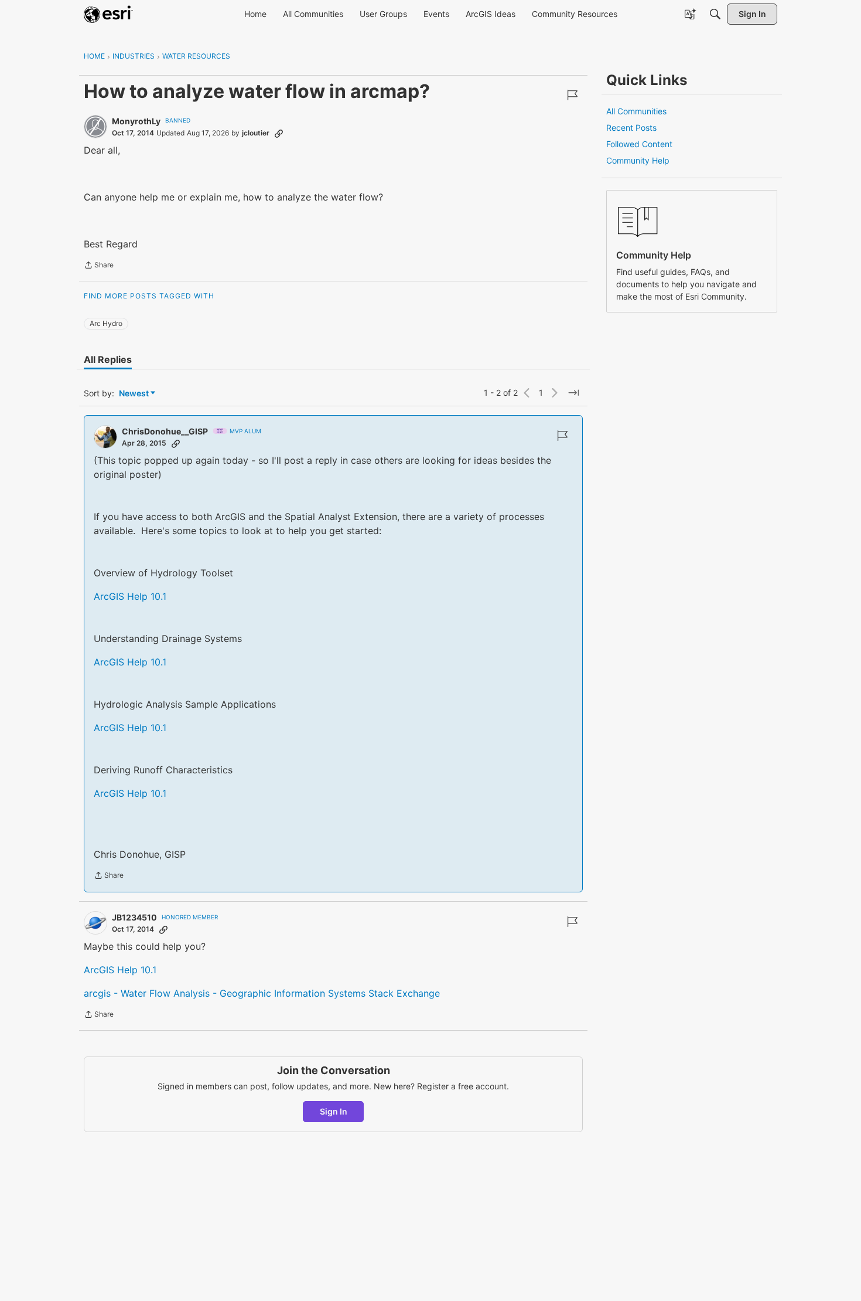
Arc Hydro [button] (106, 323)
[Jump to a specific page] (573, 392)
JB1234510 (134, 917)
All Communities (636, 111)
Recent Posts (631, 128)
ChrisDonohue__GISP (165, 431)
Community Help (637, 160)
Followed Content (639, 144)
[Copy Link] (279, 133)
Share (99, 266)
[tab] (108, 359)
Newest (134, 393)
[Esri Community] (108, 14)
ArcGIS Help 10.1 (130, 596)
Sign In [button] (333, 1111)
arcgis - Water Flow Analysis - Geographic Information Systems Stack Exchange (262, 993)
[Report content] (572, 95)
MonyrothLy (136, 121)
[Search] (715, 14)
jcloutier (255, 132)
